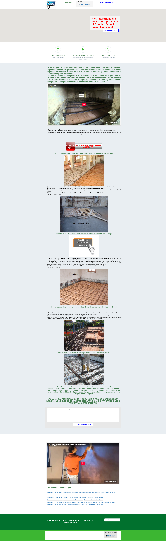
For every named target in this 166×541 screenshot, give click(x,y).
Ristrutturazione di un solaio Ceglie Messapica (93, 499)
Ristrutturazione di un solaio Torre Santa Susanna (57, 495)
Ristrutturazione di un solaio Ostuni (96, 504)
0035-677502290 (85, 4)
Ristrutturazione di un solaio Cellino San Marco (56, 504)
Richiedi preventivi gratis (84, 424)
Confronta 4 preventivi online (108, 2)
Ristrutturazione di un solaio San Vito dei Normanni (89, 492)
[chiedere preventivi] (84, 146)
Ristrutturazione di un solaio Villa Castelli (106, 502)
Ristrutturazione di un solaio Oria (90, 502)
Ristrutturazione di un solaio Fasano (92, 495)
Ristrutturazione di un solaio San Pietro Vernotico (73, 502)
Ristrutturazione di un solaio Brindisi (54, 492)
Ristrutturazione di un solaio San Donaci (95, 497)
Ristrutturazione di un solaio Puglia (54, 507)
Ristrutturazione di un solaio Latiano (54, 502)
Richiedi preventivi (111, 30)
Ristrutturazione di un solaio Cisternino (70, 492)
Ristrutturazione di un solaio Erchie (108, 492)
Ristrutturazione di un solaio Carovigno (76, 495)
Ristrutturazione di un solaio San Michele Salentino (77, 504)
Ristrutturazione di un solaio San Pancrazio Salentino (58, 497)
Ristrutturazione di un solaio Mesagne (55, 499)
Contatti (57, 532)
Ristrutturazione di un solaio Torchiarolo (78, 497)
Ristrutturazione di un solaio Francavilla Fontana (73, 499)
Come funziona (68, 2)
